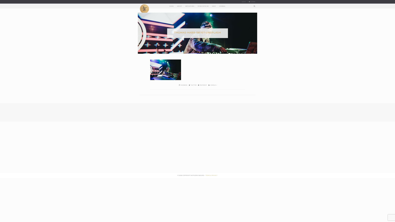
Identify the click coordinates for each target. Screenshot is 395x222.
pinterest (203, 85)
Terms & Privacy (211, 175)
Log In (244, 1)
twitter (193, 85)
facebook (183, 85)
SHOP (214, 6)
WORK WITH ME (203, 6)
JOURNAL (222, 6)
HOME (172, 6)
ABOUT (179, 6)
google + (213, 85)
